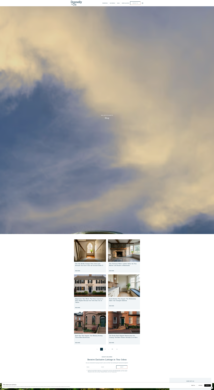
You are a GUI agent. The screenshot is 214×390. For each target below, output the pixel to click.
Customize (200, 385)
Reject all (193, 385)
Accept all (207, 385)
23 (112, 349)
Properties (105, 3)
